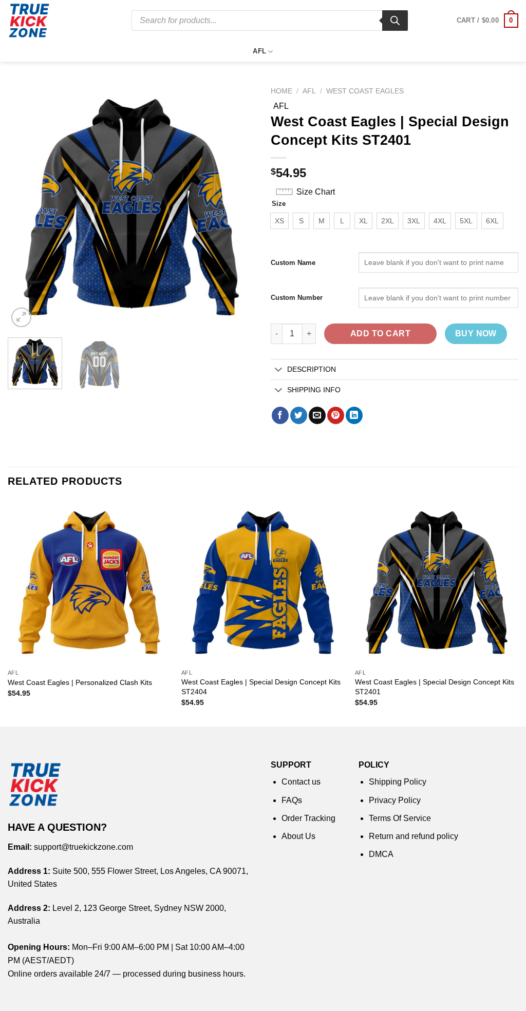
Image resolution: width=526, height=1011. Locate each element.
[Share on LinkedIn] (354, 415)
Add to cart (380, 333)
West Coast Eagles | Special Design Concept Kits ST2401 (434, 687)
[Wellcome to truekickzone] (62, 20)
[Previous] (25, 206)
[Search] (395, 20)
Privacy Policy (395, 800)
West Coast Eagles (365, 91)
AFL (259, 51)
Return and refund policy (413, 836)
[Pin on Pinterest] (335, 415)
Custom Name (293, 262)
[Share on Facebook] (280, 415)
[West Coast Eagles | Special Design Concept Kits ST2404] (263, 581)
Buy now (476, 333)
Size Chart (315, 191)
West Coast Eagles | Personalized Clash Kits (80, 682)
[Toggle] (279, 370)
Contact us (301, 781)
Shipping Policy (397, 781)
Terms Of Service (400, 818)
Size (279, 203)
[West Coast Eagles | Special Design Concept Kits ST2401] (436, 581)
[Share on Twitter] (298, 415)
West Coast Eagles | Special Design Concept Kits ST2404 (261, 687)
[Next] (237, 206)
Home (281, 91)
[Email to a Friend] (317, 415)
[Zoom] (21, 318)
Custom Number (297, 297)
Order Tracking (308, 818)
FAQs (291, 800)
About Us (298, 836)
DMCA (381, 854)
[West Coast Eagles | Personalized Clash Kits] (89, 581)
